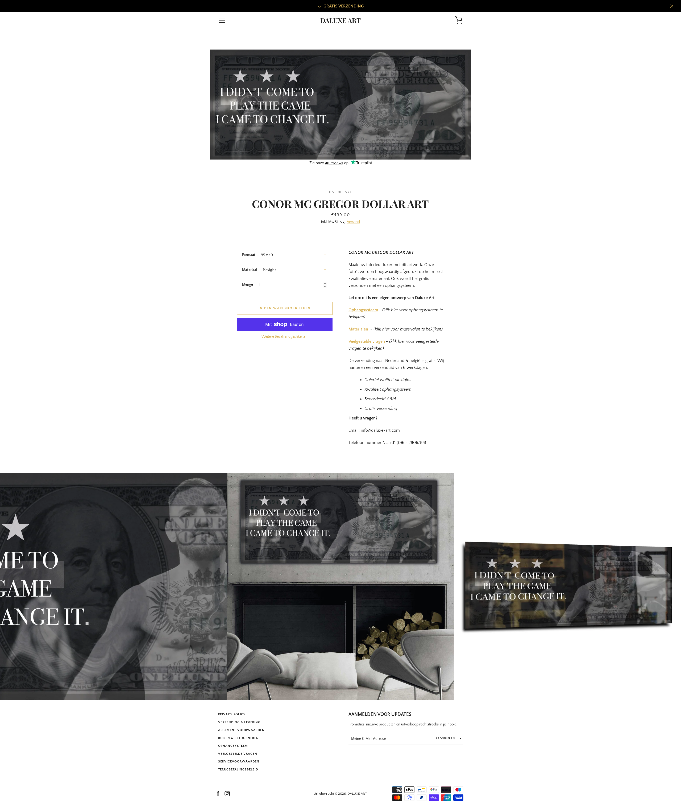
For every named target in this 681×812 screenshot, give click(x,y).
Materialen (358, 329)
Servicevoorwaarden (238, 761)
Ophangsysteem (363, 310)
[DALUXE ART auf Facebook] (218, 793)
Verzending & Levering (239, 722)
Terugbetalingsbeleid (238, 769)
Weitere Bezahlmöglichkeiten (284, 336)
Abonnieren (446, 738)
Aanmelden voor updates (380, 714)
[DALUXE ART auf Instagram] (227, 793)
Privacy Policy (232, 714)
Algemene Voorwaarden (241, 730)
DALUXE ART (340, 20)
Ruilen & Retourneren (238, 738)
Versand (353, 222)
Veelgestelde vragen (366, 341)
